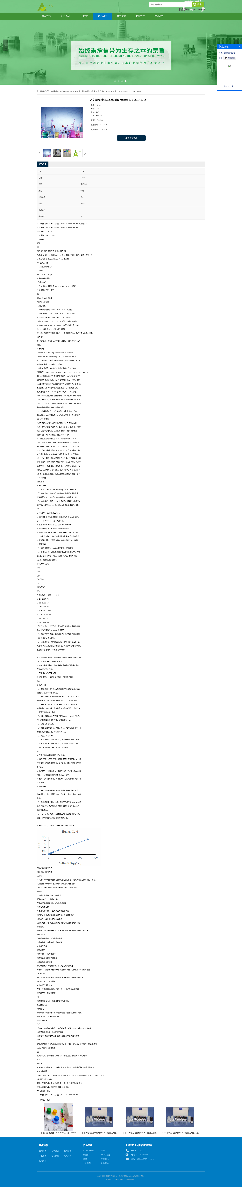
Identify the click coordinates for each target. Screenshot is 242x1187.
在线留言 (158, 16)
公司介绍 (65, 16)
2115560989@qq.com (145, 1159)
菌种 (85, 1159)
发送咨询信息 (131, 138)
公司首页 (46, 16)
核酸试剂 (86, 91)
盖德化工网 (119, 1180)
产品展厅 (102, 16)
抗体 (103, 1150)
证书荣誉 (121, 16)
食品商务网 (130, 1180)
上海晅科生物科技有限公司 (107, 1176)
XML (142, 1176)
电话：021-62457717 (139, 1155)
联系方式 (140, 16)
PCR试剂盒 (75, 91)
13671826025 (198, 9)
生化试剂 (87, 1163)
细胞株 (86, 1155)
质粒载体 (105, 1163)
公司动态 (83, 16)
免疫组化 (105, 1159)
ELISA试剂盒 (88, 1150)
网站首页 (55, 91)
